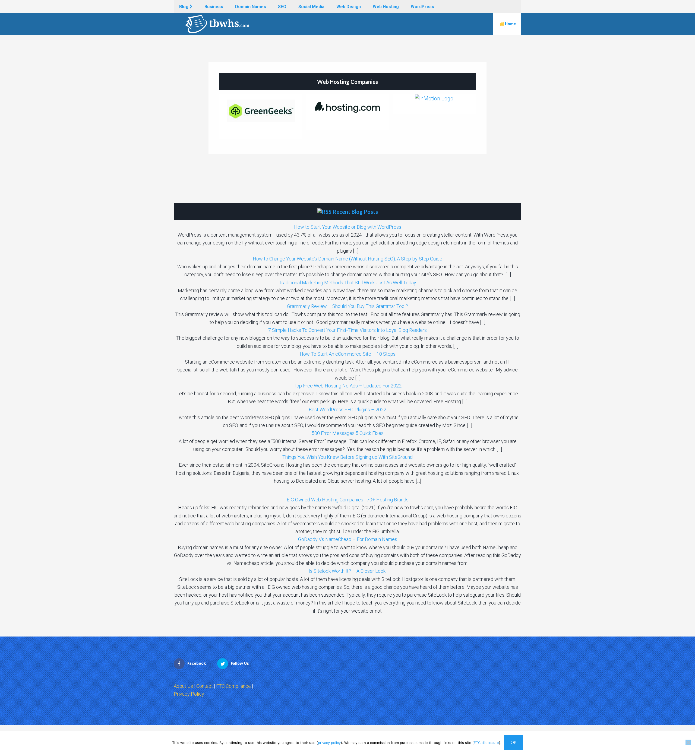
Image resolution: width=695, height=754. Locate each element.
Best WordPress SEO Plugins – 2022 (347, 409)
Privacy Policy (189, 694)
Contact (204, 686)
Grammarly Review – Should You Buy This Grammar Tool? (347, 306)
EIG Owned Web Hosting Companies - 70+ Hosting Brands (348, 499)
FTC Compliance (233, 686)
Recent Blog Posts (355, 211)
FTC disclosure (486, 742)
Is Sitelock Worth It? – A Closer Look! (348, 571)
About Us (183, 686)
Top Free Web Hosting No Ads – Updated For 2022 (348, 386)
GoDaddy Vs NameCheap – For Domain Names (347, 539)
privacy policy (329, 742)
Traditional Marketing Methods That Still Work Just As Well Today (347, 282)
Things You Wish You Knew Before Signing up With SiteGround (347, 457)
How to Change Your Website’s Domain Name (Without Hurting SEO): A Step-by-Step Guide (347, 259)
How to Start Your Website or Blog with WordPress (347, 227)
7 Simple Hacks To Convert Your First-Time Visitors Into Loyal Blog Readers (347, 330)
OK (514, 742)
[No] (688, 742)
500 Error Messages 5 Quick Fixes (348, 433)
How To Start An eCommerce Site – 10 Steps (348, 354)
